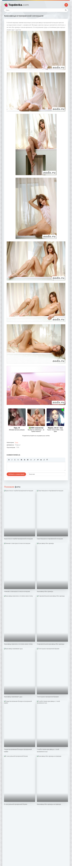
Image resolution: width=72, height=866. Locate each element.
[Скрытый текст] (38, 459)
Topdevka (18, 4)
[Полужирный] (9, 459)
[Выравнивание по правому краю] (27, 459)
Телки (16, 442)
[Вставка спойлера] (47, 459)
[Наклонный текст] (12, 459)
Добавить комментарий (16, 474)
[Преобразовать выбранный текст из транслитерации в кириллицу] (44, 459)
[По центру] (24, 459)
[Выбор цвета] (34, 459)
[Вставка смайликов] (31, 459)
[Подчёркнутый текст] (15, 459)
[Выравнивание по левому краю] (21, 459)
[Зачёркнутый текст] (18, 459)
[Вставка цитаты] (41, 459)
